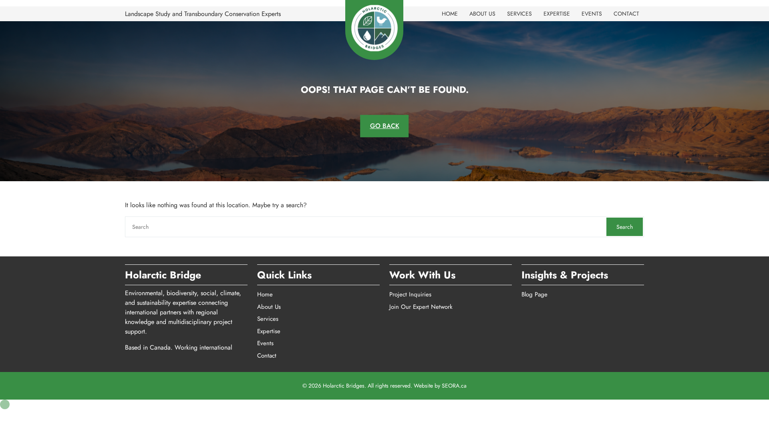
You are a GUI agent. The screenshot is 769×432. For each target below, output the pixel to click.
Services (519, 14)
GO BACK (384, 125)
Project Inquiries (410, 294)
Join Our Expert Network (421, 306)
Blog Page (534, 294)
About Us (482, 14)
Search (624, 227)
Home (450, 14)
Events (592, 14)
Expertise (557, 14)
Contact (626, 14)
